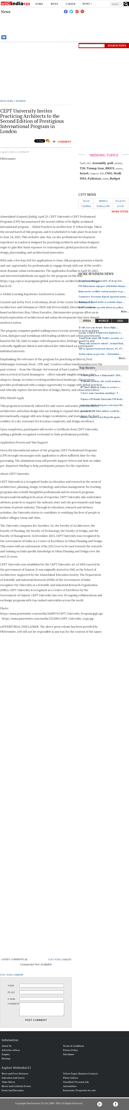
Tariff (82, 163)
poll (110, 163)
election (118, 163)
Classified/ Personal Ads (76, 1081)
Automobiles (70, 1086)
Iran (101, 168)
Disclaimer (68, 1054)
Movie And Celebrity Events (16, 1086)
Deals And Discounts (13, 1090)
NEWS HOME (6, 101)
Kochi (120, 206)
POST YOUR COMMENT (60, 959)
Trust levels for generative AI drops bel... (100, 280)
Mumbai (103, 201)
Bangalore (103, 206)
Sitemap (6, 1058)
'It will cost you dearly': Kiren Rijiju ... (98, 327)
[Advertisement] (81, 24)
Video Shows (8, 1081)
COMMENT (64, 141)
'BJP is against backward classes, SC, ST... (101, 348)
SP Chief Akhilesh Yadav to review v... (100, 387)
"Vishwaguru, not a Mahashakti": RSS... (101, 375)
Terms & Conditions (73, 1045)
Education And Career (13, 1077)
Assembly (99, 163)
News (54, 3)
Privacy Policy (70, 1050)
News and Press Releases (15, 1073)
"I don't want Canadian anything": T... (100, 393)
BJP (102, 173)
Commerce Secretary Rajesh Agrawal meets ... (103, 296)
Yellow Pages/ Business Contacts (80, 1073)
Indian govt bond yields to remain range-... (101, 302)
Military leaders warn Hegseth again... (101, 417)
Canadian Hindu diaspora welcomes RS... (102, 405)
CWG (108, 173)
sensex (119, 168)
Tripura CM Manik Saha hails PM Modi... (102, 399)
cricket (105, 178)
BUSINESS (21, 101)
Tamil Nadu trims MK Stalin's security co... (101, 338)
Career (70, 3)
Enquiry (6, 1054)
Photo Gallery (70, 1077)
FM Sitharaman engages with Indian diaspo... (102, 286)
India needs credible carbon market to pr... (101, 291)
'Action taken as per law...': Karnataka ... (100, 354)
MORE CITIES (120, 211)
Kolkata (120, 201)
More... (125, 311)
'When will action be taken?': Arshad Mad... (102, 343)
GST (89, 163)
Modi (117, 173)
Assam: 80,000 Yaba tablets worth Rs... (100, 411)
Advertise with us (11, 1050)
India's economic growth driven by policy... (101, 307)
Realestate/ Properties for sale (79, 1090)
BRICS (110, 168)
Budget (115, 178)
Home (39, 3)
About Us (7, 1045)
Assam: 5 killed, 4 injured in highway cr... (100, 332)
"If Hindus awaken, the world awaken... (101, 381)
